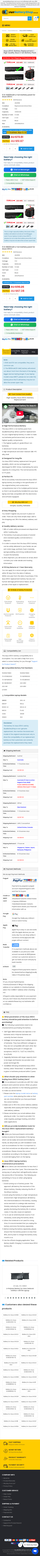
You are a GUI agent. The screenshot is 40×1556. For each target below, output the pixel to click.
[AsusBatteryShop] (20, 12)
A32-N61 (4, 686)
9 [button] (26, 1297)
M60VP (4, 704)
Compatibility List (15, 352)
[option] (20, 73)
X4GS (4, 714)
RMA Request (7, 1526)
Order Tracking (8, 1507)
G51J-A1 (22, 700)
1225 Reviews (17, 100)
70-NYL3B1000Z (25, 680)
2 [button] (8, 1297)
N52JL (22, 704)
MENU (7, 25)
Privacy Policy (7, 1486)
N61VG (4, 710)
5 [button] (16, 1297)
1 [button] (5, 1297)
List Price (6, 137)
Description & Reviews (6, 352)
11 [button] (32, 1297)
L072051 (4, 690)
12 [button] (34, 1297)
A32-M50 (23, 683)
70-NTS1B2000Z (7, 676)
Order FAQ (6, 1497)
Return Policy (7, 1499)
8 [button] (24, 1297)
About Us (6, 1478)
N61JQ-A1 (23, 707)
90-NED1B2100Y (7, 683)
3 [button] (10, 1297)
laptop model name (23, 1093)
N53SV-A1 (5, 707)
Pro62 (22, 710)
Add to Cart (27, 149)
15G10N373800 (6, 673)
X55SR (22, 714)
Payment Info (7, 1512)
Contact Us (7, 1520)
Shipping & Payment (24, 352)
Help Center (7, 1494)
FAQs (33, 352)
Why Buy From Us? (9, 1483)
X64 (21, 717)
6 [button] (18, 1297)
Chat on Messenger (22, 170)
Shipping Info (7, 1510)
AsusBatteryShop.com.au (22, 1550)
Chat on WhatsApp (21, 175)
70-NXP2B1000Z (7, 680)
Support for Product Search (12, 1523)
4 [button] (13, 1297)
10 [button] (29, 1297)
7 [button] (21, 1297)
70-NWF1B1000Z (25, 676)
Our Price (6, 141)
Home (4, 31)
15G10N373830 (24, 673)
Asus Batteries (13, 31)
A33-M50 (23, 686)
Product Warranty (9, 1481)
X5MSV (4, 717)
